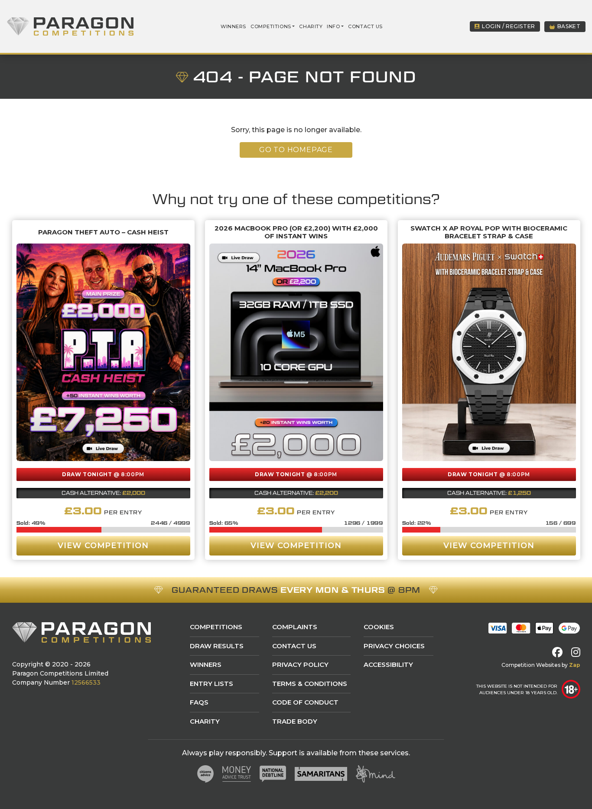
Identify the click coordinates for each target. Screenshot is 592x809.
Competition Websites (530, 665)
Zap (574, 665)
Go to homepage (296, 150)
